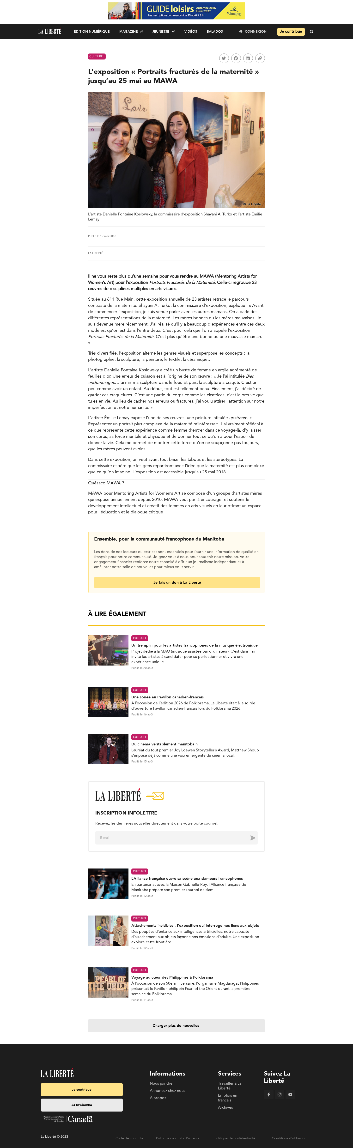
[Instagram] (279, 1098)
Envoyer (249, 837)
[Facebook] (269, 1098)
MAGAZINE (128, 31)
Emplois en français (227, 1098)
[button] (224, 58)
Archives (225, 1108)
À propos (158, 1098)
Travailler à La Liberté (229, 1086)
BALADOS (215, 31)
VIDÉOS (190, 31)
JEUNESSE (160, 31)
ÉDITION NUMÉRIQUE (92, 31)
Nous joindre (161, 1084)
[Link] (260, 58)
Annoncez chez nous (167, 1091)
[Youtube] (290, 1098)
